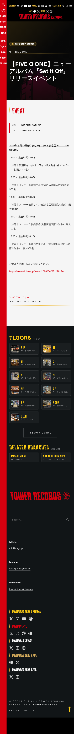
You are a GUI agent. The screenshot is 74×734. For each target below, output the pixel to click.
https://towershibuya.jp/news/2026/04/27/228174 (36, 271)
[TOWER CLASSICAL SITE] (23, 648)
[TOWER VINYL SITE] (30, 633)
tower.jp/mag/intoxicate (21, 589)
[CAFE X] (38, 11)
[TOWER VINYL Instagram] (17, 633)
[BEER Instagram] (51, 11)
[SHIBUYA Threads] (29, 6)
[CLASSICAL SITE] (70, 6)
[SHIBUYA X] (18, 6)
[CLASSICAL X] (63, 6)
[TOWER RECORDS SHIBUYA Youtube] (24, 619)
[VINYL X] (38, 6)
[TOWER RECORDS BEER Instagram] (17, 677)
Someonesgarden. (44, 704)
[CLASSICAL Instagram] (67, 6)
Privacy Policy (22, 710)
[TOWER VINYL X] (11, 633)
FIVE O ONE (20, 51)
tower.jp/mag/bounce (19, 568)
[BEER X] (47, 11)
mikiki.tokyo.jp (16, 548)
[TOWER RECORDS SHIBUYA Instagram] (17, 619)
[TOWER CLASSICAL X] (11, 648)
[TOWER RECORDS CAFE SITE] (11, 662)
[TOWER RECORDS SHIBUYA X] (11, 619)
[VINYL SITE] (49, 6)
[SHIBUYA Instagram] (21, 6)
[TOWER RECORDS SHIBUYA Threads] (31, 619)
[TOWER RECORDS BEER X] (11, 677)
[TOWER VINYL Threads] (24, 633)
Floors (20, 337)
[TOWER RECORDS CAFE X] (17, 662)
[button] (3, 4)
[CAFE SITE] (34, 11)
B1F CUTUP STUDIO (24, 44)
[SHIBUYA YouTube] (25, 6)
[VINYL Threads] (46, 6)
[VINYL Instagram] (42, 6)
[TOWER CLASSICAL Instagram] (17, 648)
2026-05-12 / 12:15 (30, 130)
